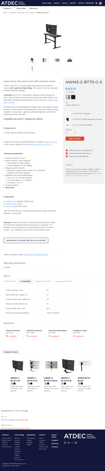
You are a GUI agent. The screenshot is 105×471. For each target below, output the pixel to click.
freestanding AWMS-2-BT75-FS (39, 144)
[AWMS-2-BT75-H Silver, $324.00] (51, 366)
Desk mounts (6, 438)
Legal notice (6, 465)
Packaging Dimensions (64, 281)
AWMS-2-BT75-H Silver (51, 379)
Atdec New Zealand (91, 14)
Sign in (81, 3)
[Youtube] (69, 443)
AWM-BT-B (11, 201)
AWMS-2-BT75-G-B (15, 379)
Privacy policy (15, 465)
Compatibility (26, 281)
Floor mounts (7, 447)
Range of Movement (43, 281)
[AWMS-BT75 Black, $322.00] (85, 366)
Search (73, 3)
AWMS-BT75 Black (84, 379)
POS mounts (18, 459)
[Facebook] (76, 443)
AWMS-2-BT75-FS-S (32, 379)
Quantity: (69, 130)
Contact (64, 3)
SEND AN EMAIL (24, 428)
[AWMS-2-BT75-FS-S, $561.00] (35, 366)
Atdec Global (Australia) (92, 8)
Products (7, 8)
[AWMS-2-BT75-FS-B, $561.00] (68, 366)
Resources (33, 8)
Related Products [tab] (11, 352)
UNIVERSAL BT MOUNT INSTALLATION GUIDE (26, 240)
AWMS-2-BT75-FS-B (66, 379)
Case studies (21, 8)
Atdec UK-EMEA (90, 11)
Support (56, 3)
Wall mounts (6, 440)
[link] (68, 97)
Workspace (31, 438)
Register (90, 3)
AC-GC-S (10, 206)
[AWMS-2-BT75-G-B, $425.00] (18, 366)
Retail (29, 444)
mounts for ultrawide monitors (36, 255)
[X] (72, 443)
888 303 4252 (23, 420)
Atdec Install (43, 447)
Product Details (10, 281)
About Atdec (46, 3)
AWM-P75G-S (12, 204)
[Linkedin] (65, 443)
